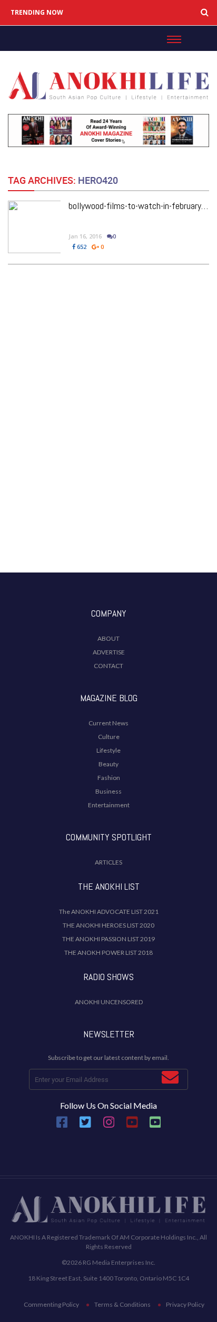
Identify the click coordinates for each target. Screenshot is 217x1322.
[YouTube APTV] (132, 1126)
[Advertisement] (108, 446)
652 (80, 247)
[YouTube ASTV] (155, 1126)
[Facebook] (62, 1126)
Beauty (108, 764)
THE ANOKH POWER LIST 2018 (108, 952)
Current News (108, 723)
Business (108, 791)
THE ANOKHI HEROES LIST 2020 (108, 925)
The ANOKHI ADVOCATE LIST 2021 (109, 911)
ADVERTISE (109, 652)
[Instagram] (109, 1126)
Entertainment (109, 805)
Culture (109, 737)
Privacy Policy (185, 1304)
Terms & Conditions (122, 1304)
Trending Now (37, 12)
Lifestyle (108, 750)
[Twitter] (85, 1126)
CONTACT (108, 666)
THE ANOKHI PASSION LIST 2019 (108, 939)
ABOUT (108, 638)
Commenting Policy (51, 1304)
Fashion (108, 778)
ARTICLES (108, 862)
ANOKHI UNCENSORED (109, 1002)
